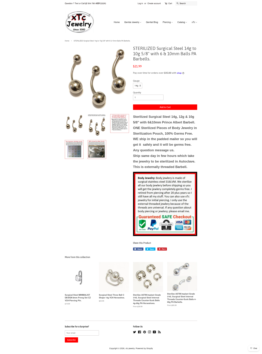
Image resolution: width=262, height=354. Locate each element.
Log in (140, 3)
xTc (194, 22)
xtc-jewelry (130, 348)
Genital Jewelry (132, 22)
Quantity (137, 92)
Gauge (136, 80)
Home (117, 22)
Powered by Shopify (144, 348)
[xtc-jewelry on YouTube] (154, 332)
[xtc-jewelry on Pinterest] (144, 332)
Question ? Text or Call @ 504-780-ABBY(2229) (85, 3)
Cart (170, 3)
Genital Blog (152, 22)
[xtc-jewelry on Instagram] (149, 332)
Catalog (181, 22)
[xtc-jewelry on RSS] (159, 332)
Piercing (167, 22)
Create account (154, 3)
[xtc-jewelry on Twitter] (134, 332)
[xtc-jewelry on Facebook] (139, 332)
